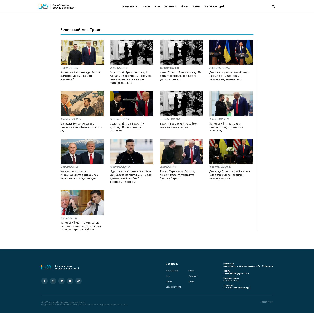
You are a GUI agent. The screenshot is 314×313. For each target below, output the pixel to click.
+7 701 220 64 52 (231, 280)
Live (157, 6)
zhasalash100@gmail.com (236, 273)
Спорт (146, 6)
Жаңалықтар (130, 6)
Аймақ (184, 6)
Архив (196, 6)
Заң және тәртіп (215, 6)
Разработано (267, 302)
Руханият (170, 6)
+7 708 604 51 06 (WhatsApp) (236, 287)
